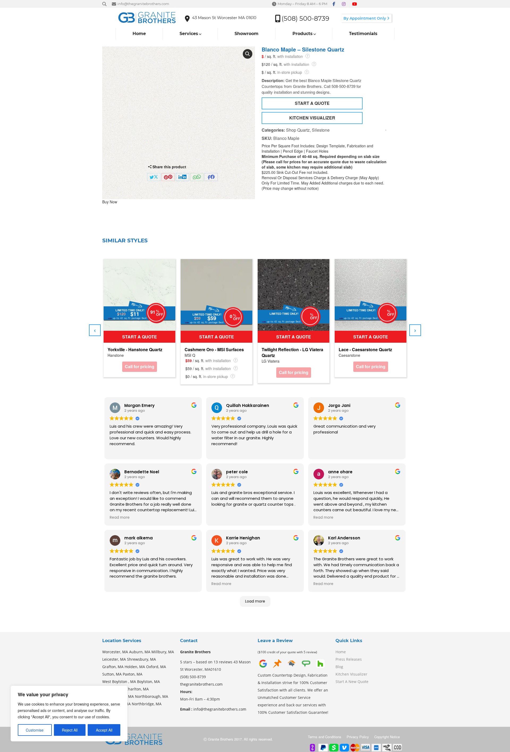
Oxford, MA (156, 666)
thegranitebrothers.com (201, 684)
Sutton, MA (112, 674)
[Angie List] (306, 662)
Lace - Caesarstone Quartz (365, 350)
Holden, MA (135, 666)
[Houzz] (320, 662)
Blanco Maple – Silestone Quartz (303, 49)
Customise (35, 730)
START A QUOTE (312, 103)
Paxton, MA (132, 674)
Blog (339, 666)
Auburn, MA (139, 651)
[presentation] (95, 330)
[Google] (263, 662)
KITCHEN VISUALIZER (312, 118)
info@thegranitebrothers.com (219, 709)
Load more (255, 601)
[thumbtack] (277, 662)
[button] (247, 54)
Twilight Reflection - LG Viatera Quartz (292, 352)
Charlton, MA (137, 688)
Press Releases (348, 659)
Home (340, 651)
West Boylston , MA (119, 681)
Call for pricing (139, 366)
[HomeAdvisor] (291, 662)
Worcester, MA (115, 651)
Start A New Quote (351, 681)
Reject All (70, 730)
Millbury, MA (162, 651)
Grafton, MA (113, 666)
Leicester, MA (114, 659)
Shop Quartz (298, 130)
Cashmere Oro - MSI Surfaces (214, 350)
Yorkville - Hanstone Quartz (135, 350)
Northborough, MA (151, 696)
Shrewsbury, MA (141, 659)
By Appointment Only (365, 18)
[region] (69, 713)
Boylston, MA (148, 681)
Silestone (321, 130)
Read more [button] (120, 517)
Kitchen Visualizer (351, 674)
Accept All (104, 730)
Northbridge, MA (147, 703)
